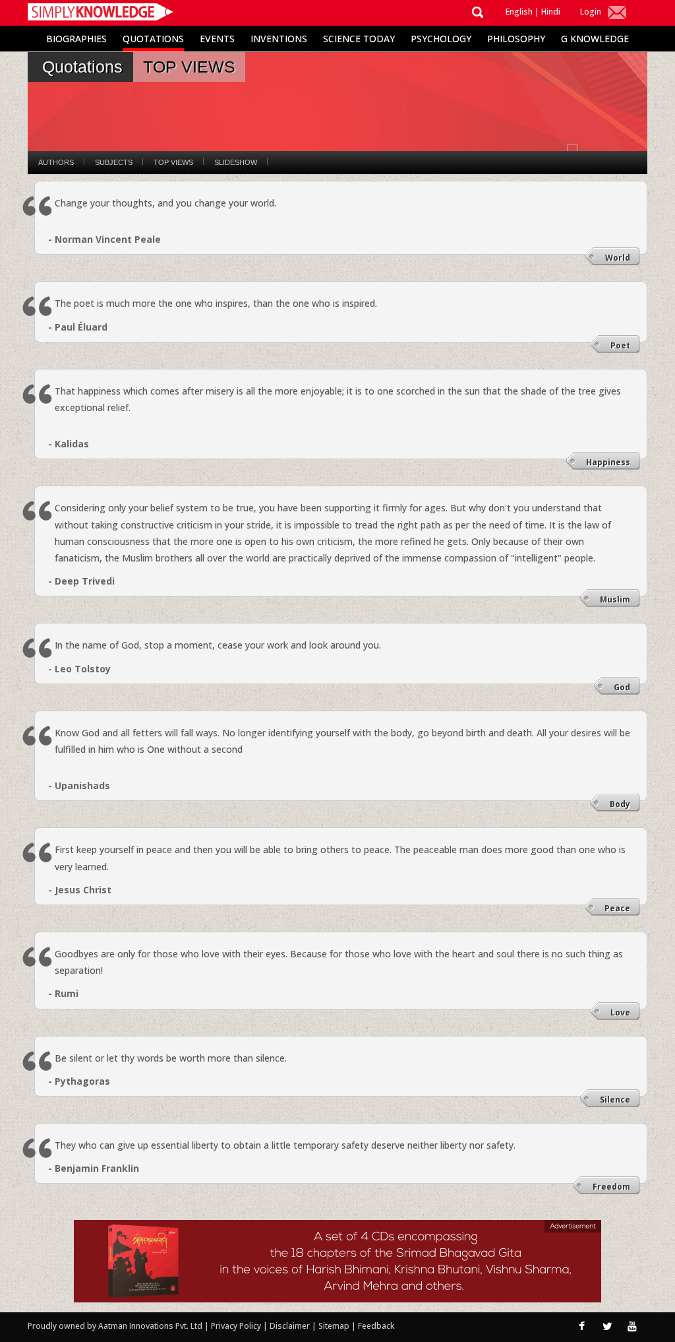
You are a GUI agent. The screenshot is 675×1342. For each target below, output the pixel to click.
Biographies (76, 38)
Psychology (441, 38)
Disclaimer (290, 1325)
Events (217, 38)
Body (620, 804)
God (622, 687)
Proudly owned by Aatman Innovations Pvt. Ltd (115, 1325)
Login (590, 11)
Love (620, 1012)
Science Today (359, 38)
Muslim (615, 599)
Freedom (611, 1186)
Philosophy (516, 38)
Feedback (376, 1325)
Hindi (550, 11)
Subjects (113, 162)
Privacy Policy (237, 1325)
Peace (617, 908)
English (519, 11)
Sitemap (334, 1325)
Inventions (278, 38)
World (617, 257)
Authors (56, 162)
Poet (620, 345)
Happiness (608, 462)
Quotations (153, 38)
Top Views (173, 162)
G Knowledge (595, 38)
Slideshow (235, 162)
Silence (615, 1099)
